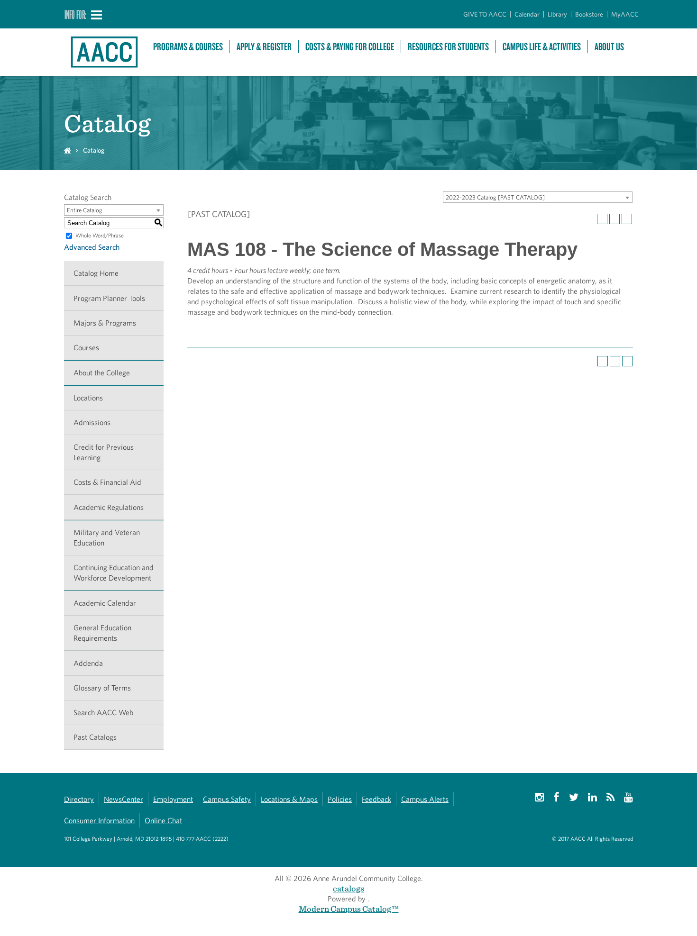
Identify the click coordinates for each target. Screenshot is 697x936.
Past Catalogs (95, 737)
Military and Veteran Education (106, 537)
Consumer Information (99, 820)
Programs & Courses (188, 47)
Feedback (376, 799)
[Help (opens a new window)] (627, 219)
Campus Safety (227, 799)
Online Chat (163, 820)
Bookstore (589, 14)
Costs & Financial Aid (107, 482)
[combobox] (538, 197)
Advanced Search (91, 247)
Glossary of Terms (102, 687)
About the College (101, 372)
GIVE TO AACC (484, 14)
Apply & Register (264, 47)
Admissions (91, 422)
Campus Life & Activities (542, 47)
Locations (88, 397)
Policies (340, 799)
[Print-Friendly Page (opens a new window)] (614, 219)
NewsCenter (123, 799)
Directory (79, 799)
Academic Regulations (108, 507)
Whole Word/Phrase (99, 235)
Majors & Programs (104, 322)
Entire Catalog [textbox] (84, 210)
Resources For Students (448, 47)
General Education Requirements (102, 633)
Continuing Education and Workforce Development (113, 572)
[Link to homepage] (104, 52)
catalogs (348, 888)
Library (557, 14)
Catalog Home (96, 273)
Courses (86, 347)
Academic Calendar (104, 603)
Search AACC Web (103, 712)
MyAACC (625, 14)
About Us (609, 47)
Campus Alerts (425, 799)
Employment (173, 799)
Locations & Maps (289, 799)
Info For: (75, 14)
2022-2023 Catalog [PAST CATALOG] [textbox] (495, 197)
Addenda (88, 663)
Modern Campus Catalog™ (349, 909)
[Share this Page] (602, 219)
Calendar (527, 14)
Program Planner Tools (109, 298)
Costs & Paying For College (349, 47)
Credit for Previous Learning (103, 452)
